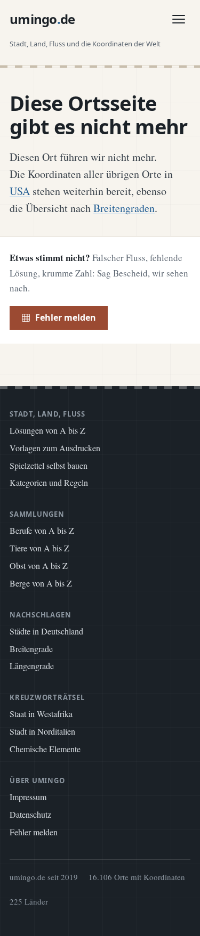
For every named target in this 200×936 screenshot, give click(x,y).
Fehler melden (65, 317)
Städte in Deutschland (46, 631)
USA (20, 191)
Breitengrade (31, 648)
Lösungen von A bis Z (47, 430)
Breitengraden (124, 208)
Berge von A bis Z (41, 583)
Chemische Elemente (45, 748)
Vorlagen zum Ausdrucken (55, 447)
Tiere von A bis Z (39, 548)
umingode (42, 19)
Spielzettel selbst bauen (48, 465)
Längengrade (32, 665)
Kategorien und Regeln (49, 482)
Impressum (28, 796)
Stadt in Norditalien (42, 731)
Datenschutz (30, 814)
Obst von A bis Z (39, 565)
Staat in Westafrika (41, 713)
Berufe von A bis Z (42, 530)
